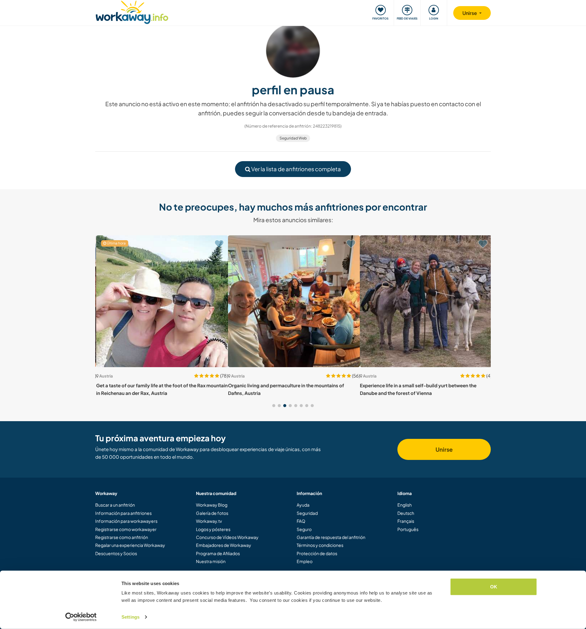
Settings (130, 617)
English (404, 505)
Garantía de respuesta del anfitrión (331, 537)
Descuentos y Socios (116, 553)
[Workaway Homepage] (132, 11)
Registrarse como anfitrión (121, 537)
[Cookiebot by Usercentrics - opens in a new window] (81, 617)
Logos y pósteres (213, 529)
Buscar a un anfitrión (115, 505)
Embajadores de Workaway (223, 545)
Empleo (305, 561)
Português (407, 529)
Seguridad (307, 513)
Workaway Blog (211, 505)
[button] (273, 405)
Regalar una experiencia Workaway (130, 545)
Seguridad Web (293, 138)
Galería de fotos (212, 513)
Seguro (304, 529)
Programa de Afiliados (218, 553)
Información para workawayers (126, 521)
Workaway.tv (209, 521)
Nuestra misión (211, 561)
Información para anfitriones (123, 513)
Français (405, 521)
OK (493, 586)
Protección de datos (317, 553)
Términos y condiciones (320, 545)
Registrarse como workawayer (126, 529)
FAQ (301, 521)
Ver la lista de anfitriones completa (295, 168)
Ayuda (303, 505)
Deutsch (405, 513)
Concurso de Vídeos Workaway (227, 537)
